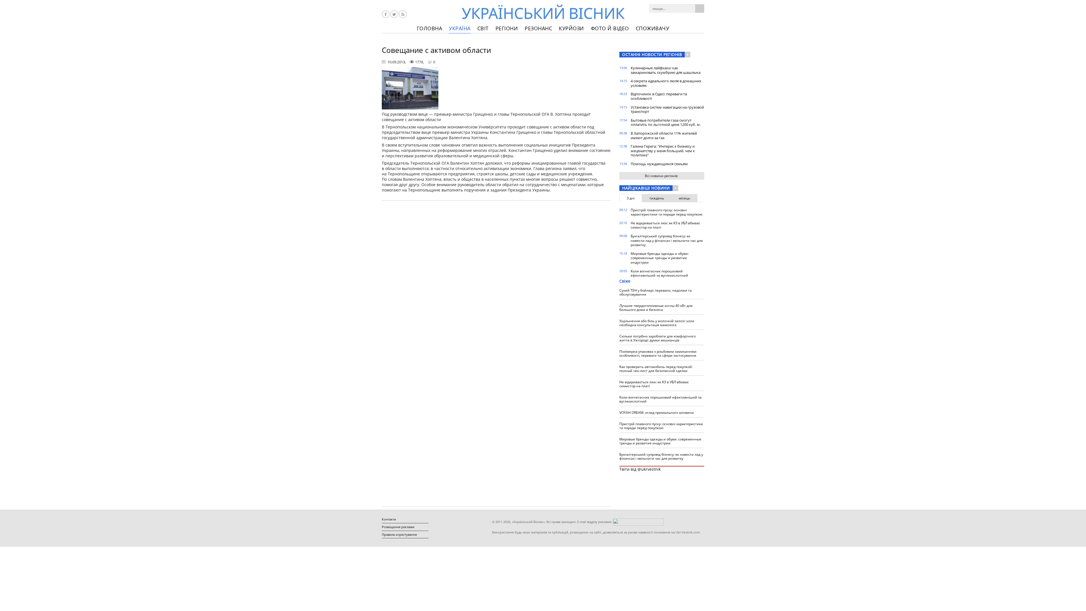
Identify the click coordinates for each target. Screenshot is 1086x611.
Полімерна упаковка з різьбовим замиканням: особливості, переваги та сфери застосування (658, 353)
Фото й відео (610, 28)
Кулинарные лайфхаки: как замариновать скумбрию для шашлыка (666, 70)
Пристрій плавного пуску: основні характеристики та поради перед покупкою (667, 212)
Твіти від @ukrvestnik (640, 469)
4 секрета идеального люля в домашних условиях (666, 83)
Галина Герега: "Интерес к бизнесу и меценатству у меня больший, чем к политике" (663, 151)
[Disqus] (496, 277)
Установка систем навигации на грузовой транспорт (667, 109)
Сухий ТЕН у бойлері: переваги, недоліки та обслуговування (655, 292)
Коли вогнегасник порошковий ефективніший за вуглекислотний (659, 273)
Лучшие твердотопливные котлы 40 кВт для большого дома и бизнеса (656, 307)
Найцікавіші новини (646, 188)
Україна (460, 28)
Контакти (389, 519)
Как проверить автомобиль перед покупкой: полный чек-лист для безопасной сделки (656, 368)
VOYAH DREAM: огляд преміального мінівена (656, 412)
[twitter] (394, 14)
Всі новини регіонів (661, 175)
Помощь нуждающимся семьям (659, 163)
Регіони (506, 28)
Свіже (624, 281)
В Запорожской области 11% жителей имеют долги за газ (664, 135)
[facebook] (386, 14)
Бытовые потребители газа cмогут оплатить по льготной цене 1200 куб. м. (666, 122)
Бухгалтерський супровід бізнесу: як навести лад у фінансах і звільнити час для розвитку (667, 240)
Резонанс (538, 28)
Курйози (571, 28)
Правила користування (399, 534)
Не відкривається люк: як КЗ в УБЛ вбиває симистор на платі (665, 225)
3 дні (631, 198)
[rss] (403, 14)
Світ (483, 28)
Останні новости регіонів (652, 54)
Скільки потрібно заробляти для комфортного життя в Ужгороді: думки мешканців (657, 338)
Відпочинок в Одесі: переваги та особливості (659, 96)
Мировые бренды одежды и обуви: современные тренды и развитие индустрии (660, 258)
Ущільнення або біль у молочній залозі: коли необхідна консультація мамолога (656, 323)
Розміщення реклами (398, 527)
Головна (429, 28)
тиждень (656, 198)
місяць (684, 198)
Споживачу (652, 28)
